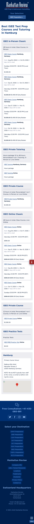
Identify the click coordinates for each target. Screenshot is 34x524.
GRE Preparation (17, 434)
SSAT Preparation (17, 446)
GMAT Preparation (17, 431)
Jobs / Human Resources (17, 468)
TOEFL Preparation (17, 452)
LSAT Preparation (17, 437)
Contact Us (17, 483)
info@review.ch (19, 502)
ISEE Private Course (10, 199)
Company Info (17, 465)
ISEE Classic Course (10, 54)
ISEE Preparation (17, 449)
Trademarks (17, 474)
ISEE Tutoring (8, 164)
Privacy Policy (17, 480)
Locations (17, 471)
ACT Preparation (17, 443)
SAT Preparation (17, 440)
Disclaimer (17, 477)
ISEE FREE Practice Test (11, 342)
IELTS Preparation (17, 455)
